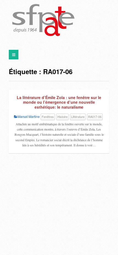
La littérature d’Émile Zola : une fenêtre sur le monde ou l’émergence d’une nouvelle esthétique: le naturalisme (59, 102)
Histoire (62, 116)
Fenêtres (48, 116)
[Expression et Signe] (43, 20)
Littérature (78, 116)
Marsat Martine (29, 116)
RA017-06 (95, 116)
